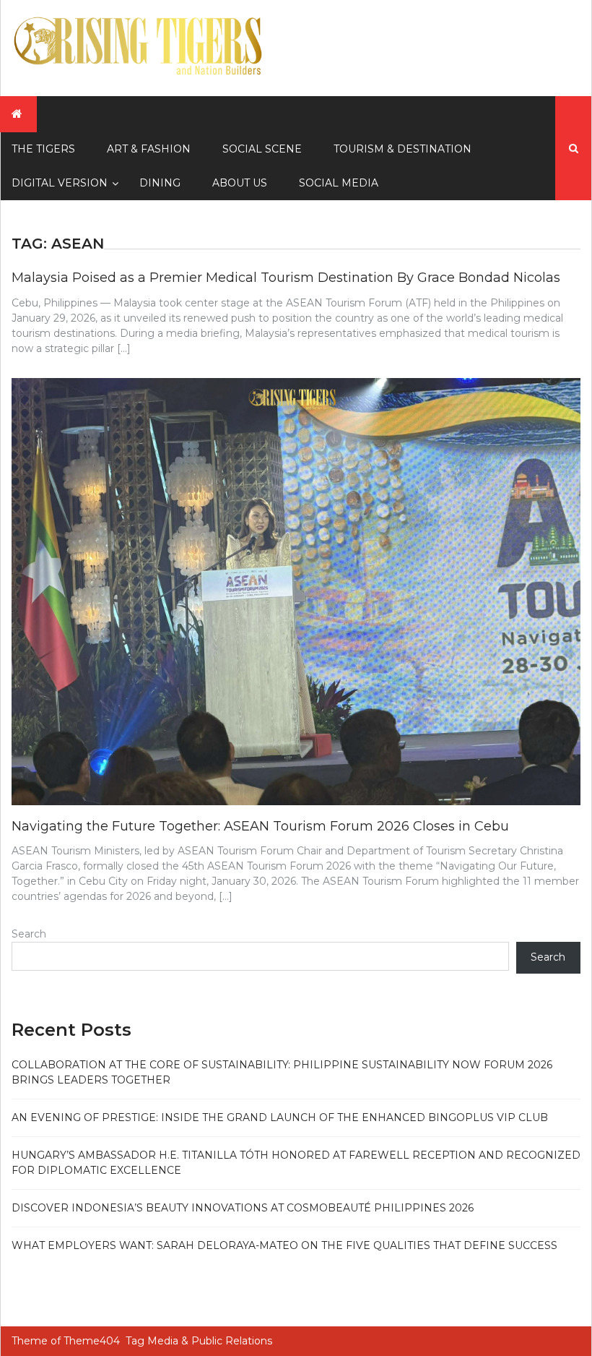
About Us (239, 182)
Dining (159, 182)
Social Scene (262, 148)
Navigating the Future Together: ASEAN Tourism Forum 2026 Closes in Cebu (260, 826)
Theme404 (92, 1340)
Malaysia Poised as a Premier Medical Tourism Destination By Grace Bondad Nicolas (286, 278)
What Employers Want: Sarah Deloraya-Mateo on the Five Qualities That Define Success (284, 1245)
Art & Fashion (149, 148)
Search (29, 933)
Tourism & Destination (402, 148)
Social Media (338, 182)
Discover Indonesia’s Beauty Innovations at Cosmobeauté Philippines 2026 (243, 1207)
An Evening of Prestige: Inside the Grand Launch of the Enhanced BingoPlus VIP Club (280, 1117)
